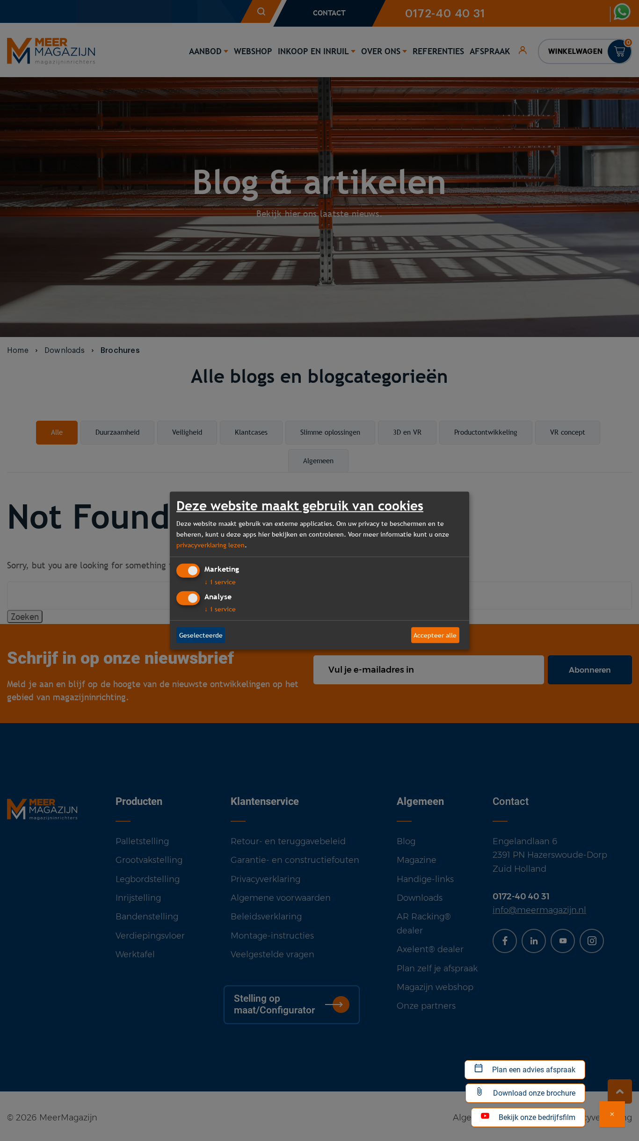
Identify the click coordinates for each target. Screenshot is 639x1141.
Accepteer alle (435, 635)
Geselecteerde (201, 635)
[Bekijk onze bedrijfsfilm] (612, 1114)
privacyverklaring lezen (210, 544)
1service (220, 582)
